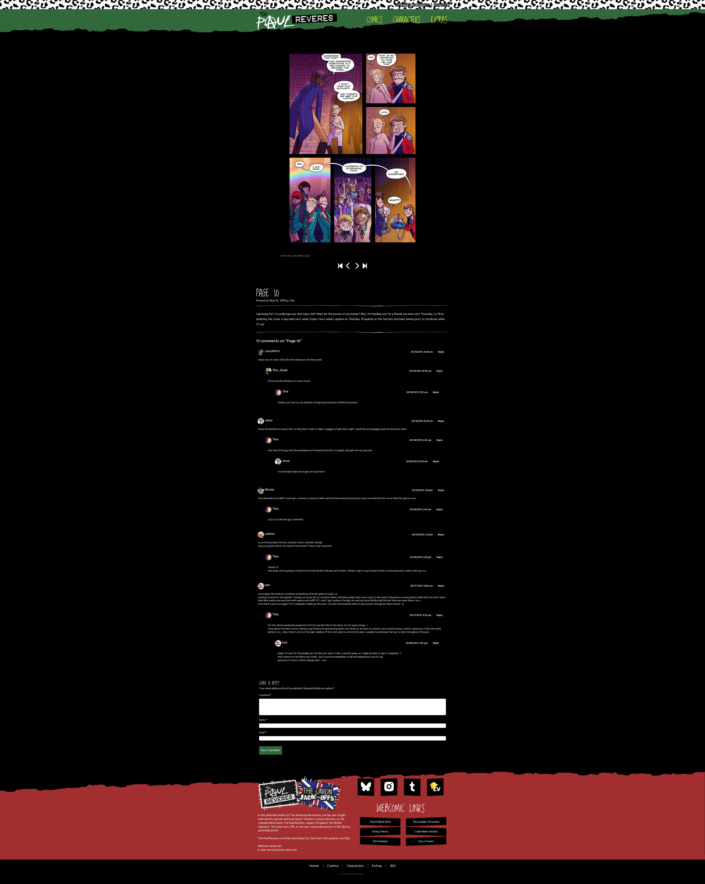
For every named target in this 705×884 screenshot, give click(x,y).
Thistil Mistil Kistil (380, 822)
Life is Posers (426, 841)
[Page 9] (348, 266)
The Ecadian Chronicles (426, 822)
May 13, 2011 (277, 300)
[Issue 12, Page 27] (365, 266)
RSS (393, 866)
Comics (375, 19)
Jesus (268, 420)
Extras (439, 19)
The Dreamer (380, 841)
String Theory (380, 832)
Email (262, 733)
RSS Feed (441, 5)
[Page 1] (340, 266)
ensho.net (276, 846)
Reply (441, 352)
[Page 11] (352, 148)
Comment (264, 695)
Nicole (269, 489)
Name (262, 720)
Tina (291, 300)
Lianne (269, 534)
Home (314, 866)
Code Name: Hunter (426, 832)
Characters (407, 19)
